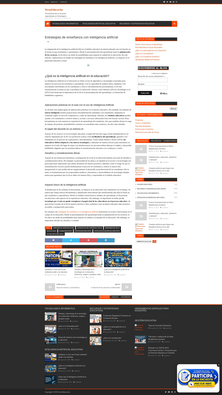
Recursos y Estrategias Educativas (151, 189)
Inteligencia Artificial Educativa (99, 24)
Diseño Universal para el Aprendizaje (148, 44)
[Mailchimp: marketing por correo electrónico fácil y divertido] (164, 96)
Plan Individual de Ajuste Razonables (148, 47)
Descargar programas (143, 126)
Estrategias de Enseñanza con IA (89, 228)
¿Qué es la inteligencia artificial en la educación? (116, 270)
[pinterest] (173, 2)
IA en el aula (51, 231)
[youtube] (170, 2)
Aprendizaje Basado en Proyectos (147, 60)
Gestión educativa (144, 184)
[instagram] (176, 2)
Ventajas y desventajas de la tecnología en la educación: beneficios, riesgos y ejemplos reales (88, 271)
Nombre (141, 84)
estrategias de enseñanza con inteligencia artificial (78, 212)
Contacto (63, 2)
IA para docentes (65, 231)
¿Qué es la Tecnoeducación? (68, 326)
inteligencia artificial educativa (107, 231)
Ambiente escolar (144, 241)
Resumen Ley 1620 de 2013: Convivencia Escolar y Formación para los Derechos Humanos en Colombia (162, 350)
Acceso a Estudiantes (142, 123)
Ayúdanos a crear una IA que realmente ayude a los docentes (56, 270)
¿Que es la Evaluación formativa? (147, 57)
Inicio (47, 2)
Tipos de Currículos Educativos (159, 325)
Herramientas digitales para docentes (89, 29)
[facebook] (164, 2)
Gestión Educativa (56, 29)
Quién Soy (54, 2)
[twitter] (167, 2)
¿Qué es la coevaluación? (144, 54)
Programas (139, 120)
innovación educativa (83, 231)
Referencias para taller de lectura (147, 132)
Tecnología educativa (55, 234)
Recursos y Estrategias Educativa (136, 24)
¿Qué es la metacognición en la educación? (150, 50)
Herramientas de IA (112, 228)
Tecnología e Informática (65, 24)
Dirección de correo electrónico (151, 76)
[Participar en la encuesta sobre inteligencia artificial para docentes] (198, 378)
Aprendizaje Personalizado (63, 228)
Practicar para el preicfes (144, 129)
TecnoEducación (54, 9)
